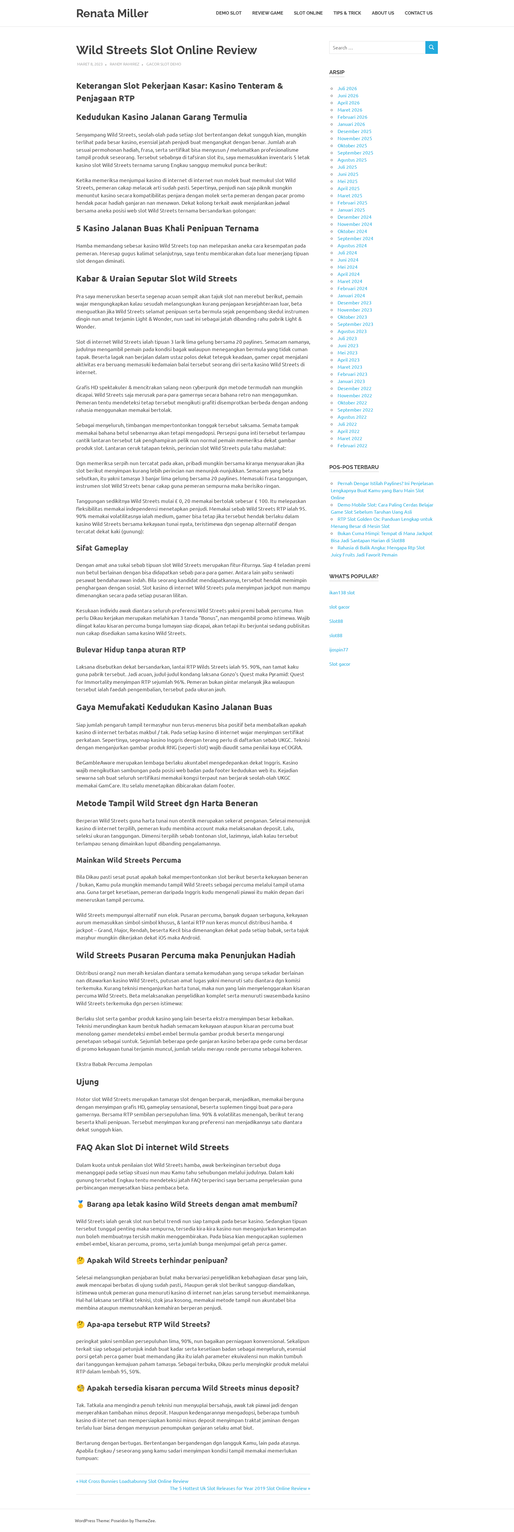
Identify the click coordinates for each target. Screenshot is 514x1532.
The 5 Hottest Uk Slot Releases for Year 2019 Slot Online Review (238, 1488)
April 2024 (349, 274)
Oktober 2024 (352, 231)
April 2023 (349, 359)
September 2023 (355, 324)
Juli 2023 (347, 338)
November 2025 (355, 138)
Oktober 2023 (352, 317)
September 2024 (355, 238)
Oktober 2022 (352, 402)
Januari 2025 (351, 209)
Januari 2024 (351, 295)
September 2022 (355, 409)
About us (383, 13)
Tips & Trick (347, 13)
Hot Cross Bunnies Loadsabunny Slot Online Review (133, 1481)
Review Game (267, 13)
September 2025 (355, 152)
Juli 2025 (347, 167)
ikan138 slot (342, 592)
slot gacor (339, 606)
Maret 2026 (350, 109)
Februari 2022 (352, 445)
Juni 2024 (348, 259)
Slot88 (336, 621)
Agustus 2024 (352, 245)
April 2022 (349, 431)
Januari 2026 (351, 124)
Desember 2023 (355, 302)
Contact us (418, 13)
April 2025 (349, 188)
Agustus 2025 (352, 159)
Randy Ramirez (124, 63)
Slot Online (308, 13)
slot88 (335, 635)
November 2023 (355, 309)
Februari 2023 (352, 374)
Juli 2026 (347, 88)
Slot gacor (339, 664)
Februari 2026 (352, 117)
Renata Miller (112, 13)
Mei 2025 (348, 181)
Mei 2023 (348, 352)
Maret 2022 (350, 438)
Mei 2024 (348, 267)
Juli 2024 (347, 252)
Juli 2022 (347, 424)
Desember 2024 (355, 217)
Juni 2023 (348, 345)
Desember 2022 (355, 388)
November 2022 (355, 395)
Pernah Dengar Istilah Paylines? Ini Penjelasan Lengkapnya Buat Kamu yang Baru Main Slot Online (382, 490)
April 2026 (349, 102)
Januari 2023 (351, 381)
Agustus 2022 (352, 417)
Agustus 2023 (352, 331)
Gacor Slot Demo (163, 63)
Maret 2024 (350, 281)
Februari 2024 (352, 288)
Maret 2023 (350, 367)
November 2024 (355, 224)
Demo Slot (229, 13)
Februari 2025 (352, 202)
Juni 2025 (348, 174)
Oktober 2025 (352, 145)
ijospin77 (338, 649)
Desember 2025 (355, 131)
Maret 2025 (350, 195)
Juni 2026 (348, 95)
